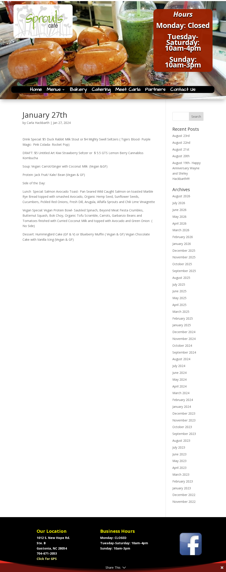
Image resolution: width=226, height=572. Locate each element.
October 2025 (182, 264)
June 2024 (179, 373)
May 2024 (179, 379)
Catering (101, 90)
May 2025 (179, 298)
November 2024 (184, 339)
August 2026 (181, 196)
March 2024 (180, 393)
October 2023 (182, 427)
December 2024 (183, 332)
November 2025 (184, 257)
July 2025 (178, 284)
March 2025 (180, 311)
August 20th (181, 156)
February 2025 (182, 318)
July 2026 (178, 203)
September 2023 (184, 434)
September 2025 (184, 271)
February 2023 (182, 481)
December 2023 (183, 413)
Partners (155, 90)
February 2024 (182, 400)
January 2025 (181, 325)
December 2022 (183, 495)
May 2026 (179, 216)
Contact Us (183, 90)
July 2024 (178, 366)
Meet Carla (127, 90)
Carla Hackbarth (38, 123)
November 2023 (184, 420)
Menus (54, 90)
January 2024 (181, 406)
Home (36, 90)
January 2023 (181, 488)
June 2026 (179, 210)
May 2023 (179, 461)
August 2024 (181, 359)
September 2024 (184, 352)
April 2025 (179, 305)
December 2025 (183, 250)
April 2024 (179, 386)
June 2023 (179, 454)
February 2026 (182, 237)
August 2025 (181, 278)
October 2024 (182, 345)
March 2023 (180, 474)
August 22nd (181, 142)
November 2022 (184, 501)
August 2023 (181, 440)
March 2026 (180, 230)
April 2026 (179, 223)
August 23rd (181, 136)
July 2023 (178, 447)
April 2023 (179, 468)
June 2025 (179, 291)
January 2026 (181, 244)
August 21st (180, 149)
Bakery (78, 90)
